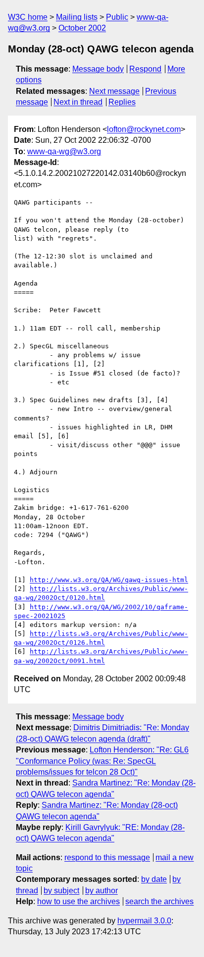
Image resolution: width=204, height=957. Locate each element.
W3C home (28, 17)
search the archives (159, 901)
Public (117, 17)
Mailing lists (77, 17)
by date (154, 879)
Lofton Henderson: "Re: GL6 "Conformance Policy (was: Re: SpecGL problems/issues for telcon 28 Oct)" (102, 761)
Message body (98, 69)
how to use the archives (78, 901)
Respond (145, 69)
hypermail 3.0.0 (144, 920)
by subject (61, 890)
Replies (122, 102)
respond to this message (107, 857)
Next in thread (77, 102)
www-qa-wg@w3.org (64, 151)
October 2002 (82, 28)
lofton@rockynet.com (144, 129)
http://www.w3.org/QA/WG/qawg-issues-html (109, 579)
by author (101, 890)
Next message (114, 91)
